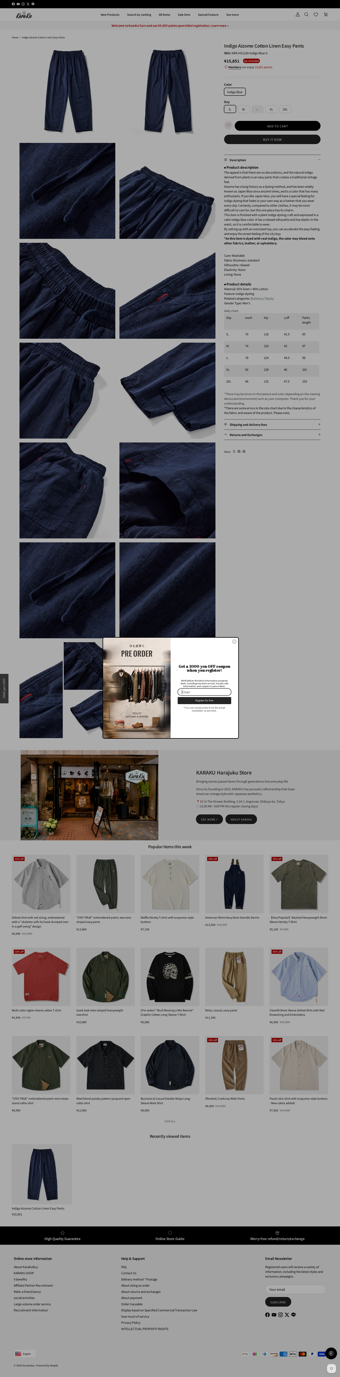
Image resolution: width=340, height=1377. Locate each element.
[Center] (234, 641)
